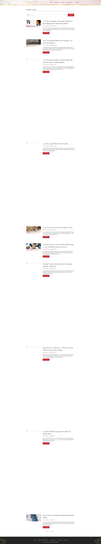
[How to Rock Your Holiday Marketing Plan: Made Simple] (33, 517)
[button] (71, 15)
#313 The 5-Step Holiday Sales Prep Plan (55, 144)
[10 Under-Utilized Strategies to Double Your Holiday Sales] (33, 469)
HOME (34, 540)
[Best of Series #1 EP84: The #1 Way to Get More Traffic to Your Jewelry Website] (33, 385)
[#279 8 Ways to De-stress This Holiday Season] (33, 229)
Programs (57, 2)
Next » (52, 531)
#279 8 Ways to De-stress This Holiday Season (57, 227)
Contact (66, 540)
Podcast (63, 2)
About (51, 2)
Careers (60, 540)
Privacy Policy (53, 540)
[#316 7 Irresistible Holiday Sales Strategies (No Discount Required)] (33, 42)
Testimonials (69, 2)
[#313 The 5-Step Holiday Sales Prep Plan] (33, 181)
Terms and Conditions (42, 540)
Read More (46, 33)
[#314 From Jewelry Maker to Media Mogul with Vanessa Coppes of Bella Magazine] (33, 97)
